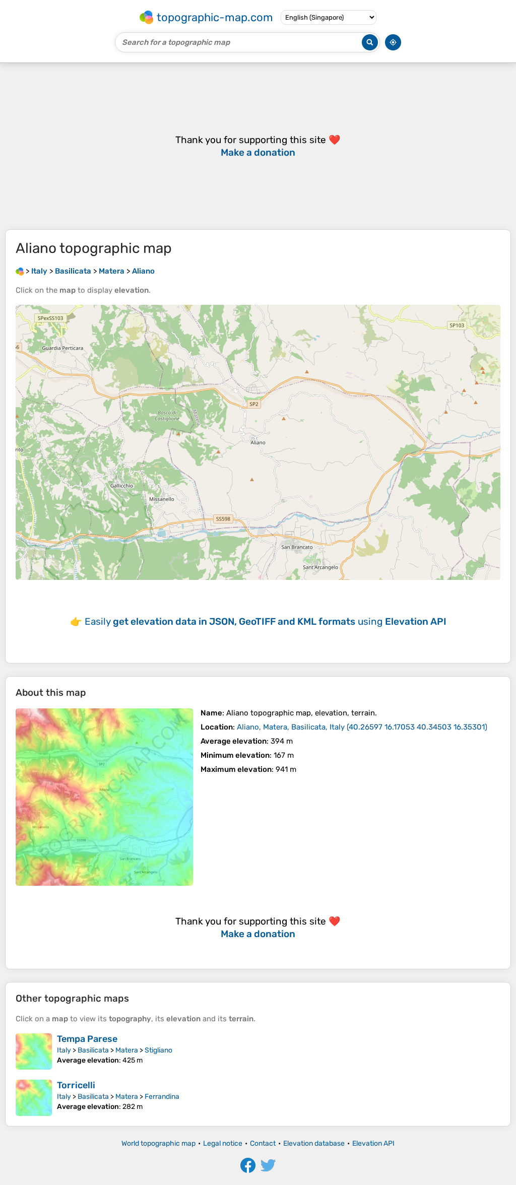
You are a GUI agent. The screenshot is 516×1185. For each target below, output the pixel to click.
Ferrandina (162, 1096)
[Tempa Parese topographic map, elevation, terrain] (34, 1051)
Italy (64, 1050)
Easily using (265, 621)
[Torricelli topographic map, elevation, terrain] (34, 1098)
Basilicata (93, 1050)
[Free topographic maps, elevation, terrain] (20, 271)
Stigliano (158, 1050)
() (362, 727)
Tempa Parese (87, 1038)
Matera (126, 1050)
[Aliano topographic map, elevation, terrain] (104, 797)
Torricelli (76, 1085)
